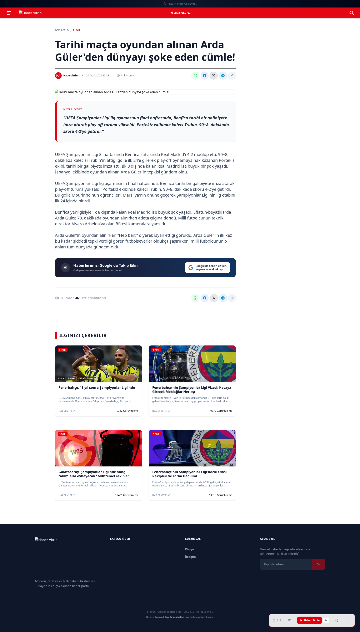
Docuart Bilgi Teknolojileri (169, 616)
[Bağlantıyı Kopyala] (232, 75)
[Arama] (351, 13)
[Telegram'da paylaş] (223, 75)
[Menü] (8, 13)
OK (318, 564)
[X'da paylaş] (214, 75)
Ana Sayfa (182, 13)
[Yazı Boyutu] (289, 620)
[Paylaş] (336, 620)
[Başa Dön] (347, 620)
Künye (189, 549)
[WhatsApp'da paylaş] (195, 75)
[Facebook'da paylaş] (204, 75)
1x (326, 620)
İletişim (190, 557)
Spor (76, 30)
